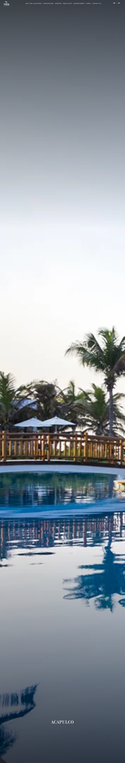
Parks (88, 3)
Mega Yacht (67, 3)
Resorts (58, 3)
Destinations (48, 3)
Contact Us (96, 3)
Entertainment (79, 3)
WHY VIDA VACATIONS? (34, 3)
